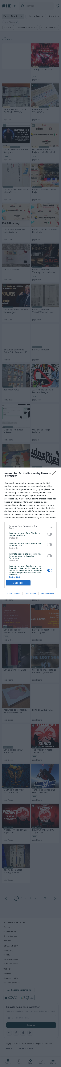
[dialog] (30, 533)
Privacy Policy (47, 593)
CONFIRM (18, 583)
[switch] (49, 534)
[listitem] (30, 527)
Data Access (30, 593)
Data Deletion (13, 593)
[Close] (55, 473)
